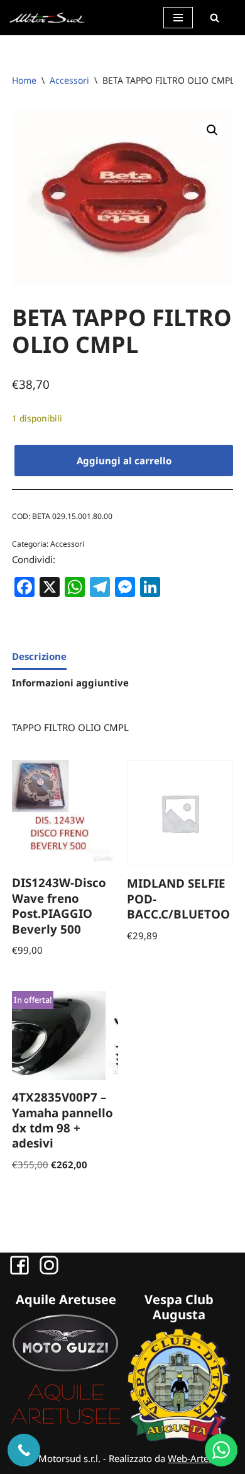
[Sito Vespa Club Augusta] (179, 1438)
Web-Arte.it (192, 1458)
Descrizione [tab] (39, 656)
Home (24, 80)
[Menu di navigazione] (178, 17)
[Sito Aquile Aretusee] (65, 1423)
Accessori (69, 80)
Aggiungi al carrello (124, 460)
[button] (212, 130)
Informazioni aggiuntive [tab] (70, 682)
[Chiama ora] (24, 1450)
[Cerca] (214, 18)
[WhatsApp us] (221, 1450)
